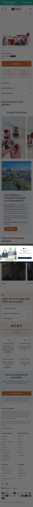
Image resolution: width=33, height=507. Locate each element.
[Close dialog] (32, 246)
